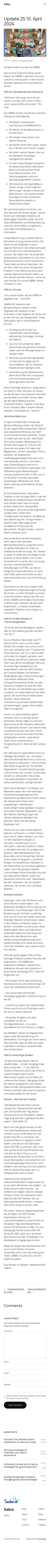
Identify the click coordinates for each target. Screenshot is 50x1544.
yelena (15, 60)
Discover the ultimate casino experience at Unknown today (20, 1440)
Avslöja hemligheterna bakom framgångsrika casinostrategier (21, 1478)
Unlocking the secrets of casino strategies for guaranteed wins (21, 1465)
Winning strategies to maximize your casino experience (15, 1453)
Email (6, 1373)
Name (7, 1361)
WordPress (42, 1539)
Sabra (7, 4)
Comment (8, 1331)
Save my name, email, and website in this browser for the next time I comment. (26, 1397)
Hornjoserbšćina (26, 60)
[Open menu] (44, 4)
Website (7, 1384)
